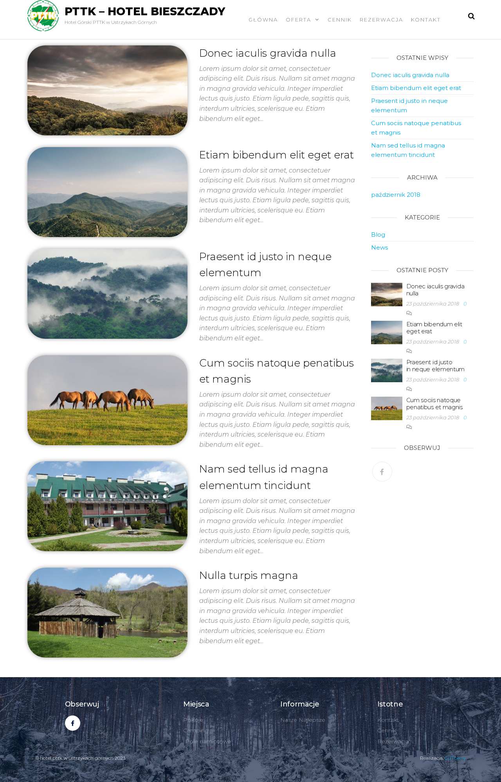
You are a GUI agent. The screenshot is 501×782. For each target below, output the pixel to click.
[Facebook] (382, 472)
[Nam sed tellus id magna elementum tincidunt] (107, 506)
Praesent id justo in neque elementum (435, 365)
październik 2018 (395, 194)
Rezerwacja (381, 19)
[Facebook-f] (72, 723)
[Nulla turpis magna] (107, 612)
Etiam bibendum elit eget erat (276, 155)
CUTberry (455, 758)
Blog (378, 234)
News (379, 247)
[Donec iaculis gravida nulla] (107, 89)
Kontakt (426, 19)
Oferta (298, 19)
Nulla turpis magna (248, 575)
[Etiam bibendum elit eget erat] (107, 191)
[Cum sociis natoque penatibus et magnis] (107, 399)
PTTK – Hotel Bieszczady (145, 11)
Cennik (340, 19)
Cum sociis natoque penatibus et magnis (434, 403)
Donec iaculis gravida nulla (267, 53)
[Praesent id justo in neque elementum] (107, 293)
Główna (263, 19)
